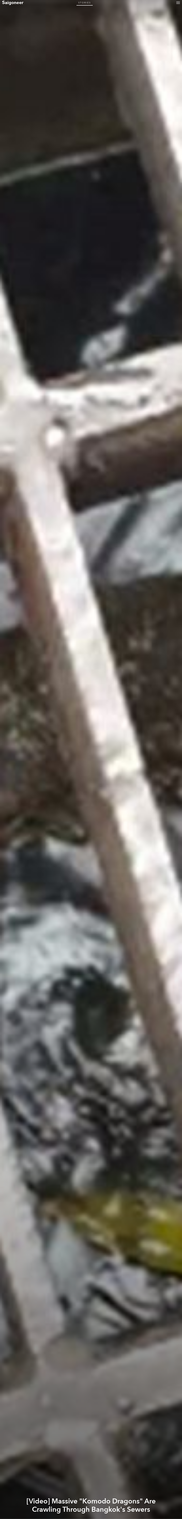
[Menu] (178, 2)
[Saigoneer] (12, 3)
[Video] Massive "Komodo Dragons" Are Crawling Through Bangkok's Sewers (91, 1505)
